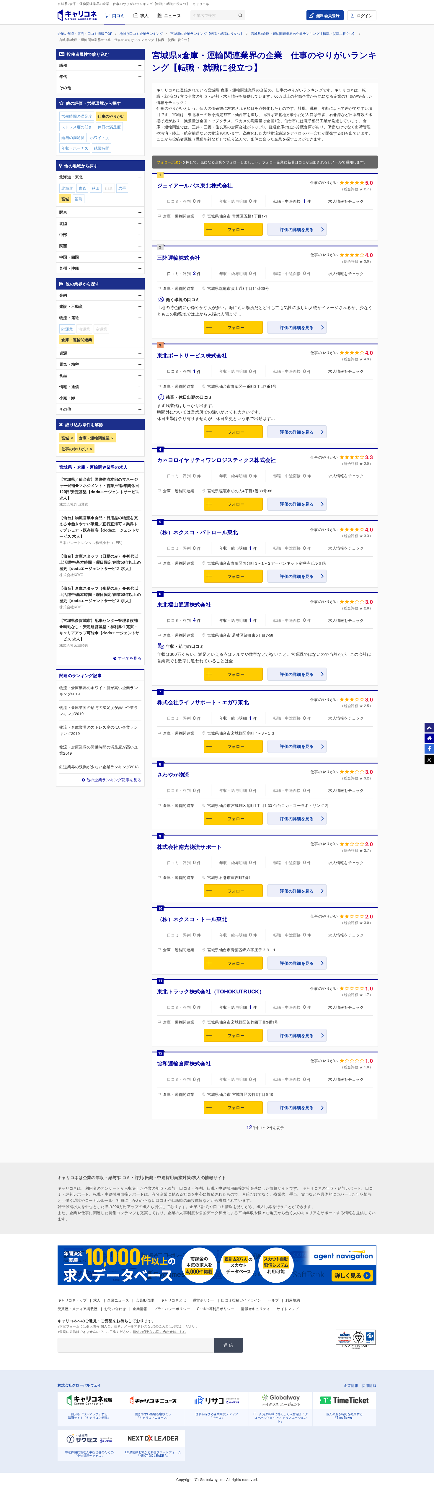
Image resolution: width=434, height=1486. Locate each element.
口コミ (118, 15)
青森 (82, 188)
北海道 (67, 188)
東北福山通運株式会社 (184, 604)
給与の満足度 (72, 137)
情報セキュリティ (255, 1308)
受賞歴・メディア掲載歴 (77, 1308)
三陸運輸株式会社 (178, 257)
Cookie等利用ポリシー (215, 1308)
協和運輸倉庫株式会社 (184, 1063)
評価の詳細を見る (297, 229)
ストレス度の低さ (76, 127)
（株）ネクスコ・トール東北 (192, 919)
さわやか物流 (173, 774)
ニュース (172, 15)
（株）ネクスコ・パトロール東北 (197, 532)
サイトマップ (287, 1308)
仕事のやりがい (74, 449)
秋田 (95, 188)
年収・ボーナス (74, 148)
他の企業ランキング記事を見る (114, 779)
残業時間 (101, 148)
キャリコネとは (173, 1299)
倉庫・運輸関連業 (94, 438)
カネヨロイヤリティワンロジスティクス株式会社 (216, 460)
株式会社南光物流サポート (189, 847)
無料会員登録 (328, 15)
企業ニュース (118, 1299)
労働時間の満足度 (76, 116)
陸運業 (67, 329)
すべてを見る (129, 658)
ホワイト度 (99, 137)
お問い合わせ (115, 1308)
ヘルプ (273, 1299)
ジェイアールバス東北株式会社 (195, 185)
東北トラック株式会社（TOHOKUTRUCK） (211, 991)
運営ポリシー (204, 1299)
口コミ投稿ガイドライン (241, 1299)
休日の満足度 (109, 127)
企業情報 (140, 1308)
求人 (144, 15)
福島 (78, 199)
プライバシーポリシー (172, 1308)
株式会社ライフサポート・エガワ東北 (203, 702)
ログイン (365, 15)
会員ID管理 (145, 1299)
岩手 (122, 188)
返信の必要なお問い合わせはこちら (159, 1331)
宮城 (65, 438)
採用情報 (369, 1385)
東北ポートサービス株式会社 (192, 355)
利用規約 (292, 1299)
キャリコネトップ (72, 1299)
